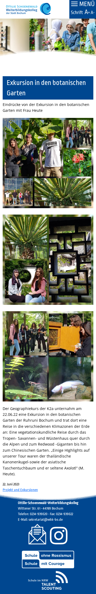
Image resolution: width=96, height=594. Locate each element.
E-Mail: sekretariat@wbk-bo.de (40, 520)
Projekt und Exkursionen (20, 490)
